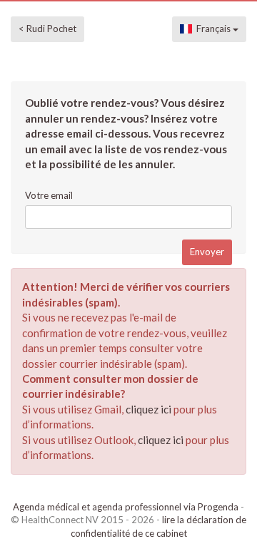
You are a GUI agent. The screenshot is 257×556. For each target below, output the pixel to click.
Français (212, 28)
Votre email (49, 195)
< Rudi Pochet (47, 28)
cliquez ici (148, 409)
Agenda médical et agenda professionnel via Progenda (125, 507)
